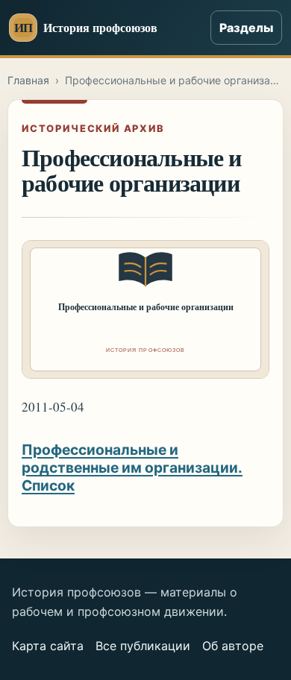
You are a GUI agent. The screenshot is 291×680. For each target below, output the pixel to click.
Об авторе (232, 645)
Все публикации (143, 645)
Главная (28, 80)
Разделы (246, 27)
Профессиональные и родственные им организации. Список (132, 467)
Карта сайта (48, 645)
